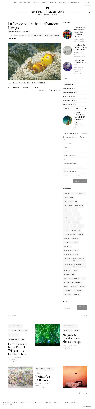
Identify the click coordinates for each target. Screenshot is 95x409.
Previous (80, 393)
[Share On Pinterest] (55, 90)
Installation (68, 242)
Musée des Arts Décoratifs (19, 31)
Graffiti (66, 238)
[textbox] (75, 151)
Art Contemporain (34, 35)
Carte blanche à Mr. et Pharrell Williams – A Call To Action (17, 349)
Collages (67, 222)
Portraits (74, 286)
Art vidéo (67, 210)
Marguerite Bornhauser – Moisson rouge (72, 338)
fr (86, 3)
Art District (78, 205)
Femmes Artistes (69, 234)
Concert (76, 222)
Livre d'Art (67, 270)
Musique (67, 274)
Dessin (45, 35)
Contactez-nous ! (70, 402)
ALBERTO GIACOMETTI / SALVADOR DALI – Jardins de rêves (80, 115)
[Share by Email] (60, 90)
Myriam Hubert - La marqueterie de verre (80, 62)
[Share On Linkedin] (57, 90)
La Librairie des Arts (71, 250)
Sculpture (67, 290)
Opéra (83, 278)
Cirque (79, 218)
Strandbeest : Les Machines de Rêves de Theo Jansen (80, 47)
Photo (66, 286)
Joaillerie (67, 246)
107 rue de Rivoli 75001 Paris (35, 83)
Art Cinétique (69, 197)
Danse (66, 226)
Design (73, 226)
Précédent (12, 316)
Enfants (66, 230)
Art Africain (80, 193)
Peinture (67, 282)
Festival (80, 234)
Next (85, 393)
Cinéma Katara (69, 218)
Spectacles (67, 294)
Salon (82, 286)
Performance (77, 282)
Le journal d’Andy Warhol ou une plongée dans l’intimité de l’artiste (80, 31)
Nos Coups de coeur (22, 2)
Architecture (68, 193)
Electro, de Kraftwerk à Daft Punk (42, 377)
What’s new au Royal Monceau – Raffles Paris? (60, 2)
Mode (76, 270)
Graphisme (75, 238)
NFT (73, 274)
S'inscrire (82, 307)
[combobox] (75, 151)
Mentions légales (10, 402)
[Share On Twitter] (52, 90)
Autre (75, 210)
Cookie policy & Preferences (31, 402)
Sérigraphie (77, 290)
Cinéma (76, 214)
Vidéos (36, 2)
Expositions (54, 35)
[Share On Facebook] (49, 90)
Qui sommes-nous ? (52, 402)
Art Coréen (68, 205)
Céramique (67, 214)
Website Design (9, 404)
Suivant (84, 316)
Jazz (76, 242)
